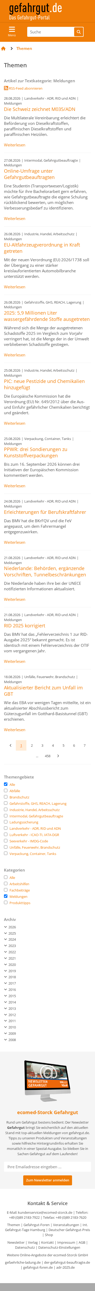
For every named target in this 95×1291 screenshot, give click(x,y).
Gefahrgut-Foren (36, 1224)
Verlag (33, 1242)
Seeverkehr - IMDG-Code (29, 841)
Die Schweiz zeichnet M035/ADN (39, 109)
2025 (11, 933)
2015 (11, 995)
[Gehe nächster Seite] (58, 756)
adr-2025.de (65, 1267)
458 (47, 756)
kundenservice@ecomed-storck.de (45, 1212)
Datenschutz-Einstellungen (59, 1247)
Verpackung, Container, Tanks (33, 853)
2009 (11, 1033)
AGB (82, 1242)
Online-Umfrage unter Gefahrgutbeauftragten (29, 174)
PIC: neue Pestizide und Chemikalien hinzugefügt (44, 384)
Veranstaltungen (66, 1224)
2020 (11, 964)
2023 (11, 945)
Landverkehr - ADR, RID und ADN (35, 828)
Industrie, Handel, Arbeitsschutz (35, 809)
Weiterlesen (14, 144)
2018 (11, 977)
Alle (12, 784)
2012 (11, 1014)
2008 (11, 1039)
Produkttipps (20, 902)
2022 (11, 952)
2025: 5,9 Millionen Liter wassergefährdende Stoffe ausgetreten (47, 316)
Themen (13, 1224)
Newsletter (16, 1242)
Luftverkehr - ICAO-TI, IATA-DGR (34, 834)
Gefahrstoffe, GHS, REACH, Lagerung (38, 803)
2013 (11, 1008)
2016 (11, 989)
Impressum (66, 1242)
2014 (11, 1002)
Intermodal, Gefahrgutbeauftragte (36, 816)
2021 (11, 958)
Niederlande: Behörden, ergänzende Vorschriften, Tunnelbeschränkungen (45, 571)
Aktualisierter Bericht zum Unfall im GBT (43, 690)
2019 (11, 971)
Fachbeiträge (20, 890)
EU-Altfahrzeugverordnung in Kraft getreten (42, 248)
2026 (11, 927)
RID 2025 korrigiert (24, 625)
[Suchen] (78, 31)
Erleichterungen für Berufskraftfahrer (45, 512)
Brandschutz (19, 797)
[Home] (3, 48)
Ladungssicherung (24, 822)
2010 (11, 1027)
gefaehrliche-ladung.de (23, 1262)
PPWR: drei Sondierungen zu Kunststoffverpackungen (35, 452)
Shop (49, 1234)
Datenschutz (25, 1247)
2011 (11, 1020)
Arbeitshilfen (19, 884)
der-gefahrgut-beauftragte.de (67, 1262)
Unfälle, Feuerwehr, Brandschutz (35, 847)
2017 (11, 983)
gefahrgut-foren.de (38, 1267)
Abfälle (15, 790)
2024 (11, 939)
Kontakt (47, 1242)
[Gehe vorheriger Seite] (10, 745)
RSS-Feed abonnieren (25, 88)
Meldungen (18, 896)
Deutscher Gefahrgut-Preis (69, 1229)
